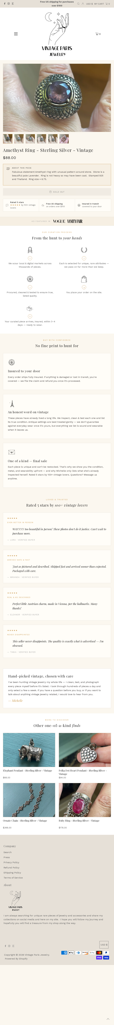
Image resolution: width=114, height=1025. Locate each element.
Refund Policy (11, 867)
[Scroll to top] (108, 1019)
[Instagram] (8, 3)
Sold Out (59, 192)
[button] (7, 139)
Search (8, 852)
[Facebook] (4, 3)
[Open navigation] (15, 33)
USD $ (89, 4)
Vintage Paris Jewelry (37, 954)
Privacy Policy (11, 862)
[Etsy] (12, 3)
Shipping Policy (12, 872)
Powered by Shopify (16, 958)
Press (7, 857)
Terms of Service (13, 877)
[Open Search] (78, 4)
